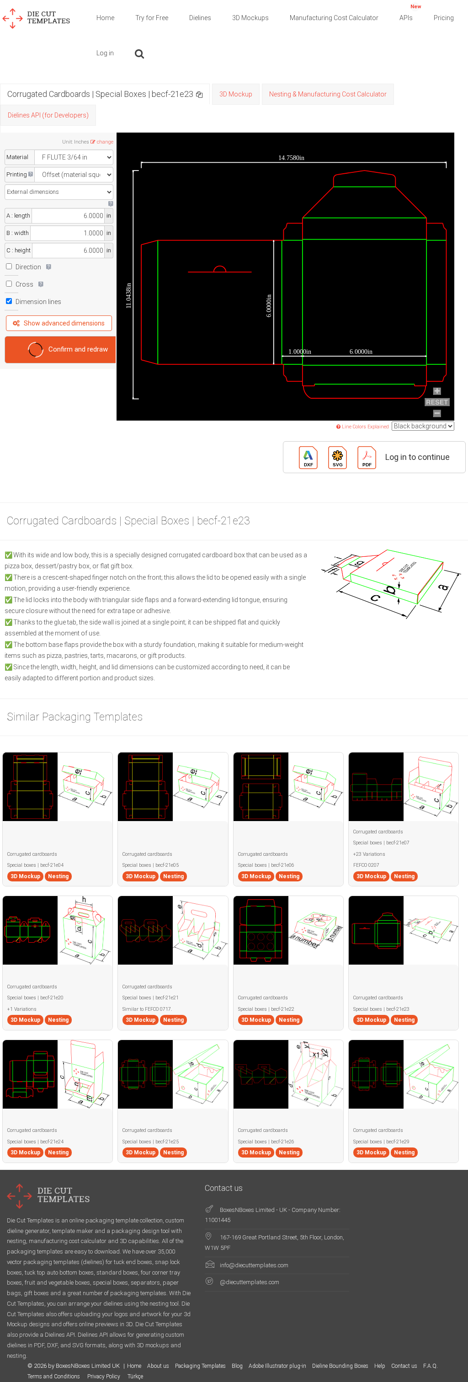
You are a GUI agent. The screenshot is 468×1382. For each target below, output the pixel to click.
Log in (105, 53)
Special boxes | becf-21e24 (35, 1142)
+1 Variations (22, 1009)
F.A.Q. (430, 1366)
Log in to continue (417, 457)
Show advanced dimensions (64, 323)
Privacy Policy (104, 1376)
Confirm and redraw (78, 349)
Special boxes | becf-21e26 (266, 1142)
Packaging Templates (200, 1366)
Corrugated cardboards (32, 854)
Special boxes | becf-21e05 (150, 865)
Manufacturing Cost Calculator (334, 17)
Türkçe (135, 1376)
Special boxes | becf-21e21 (150, 998)
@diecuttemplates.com (249, 1282)
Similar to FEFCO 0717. (147, 1009)
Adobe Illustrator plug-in (277, 1366)
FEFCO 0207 (366, 865)
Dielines (200, 17)
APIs (410, 12)
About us (158, 1366)
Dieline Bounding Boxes (340, 1366)
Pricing (444, 17)
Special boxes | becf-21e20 (35, 998)
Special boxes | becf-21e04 (35, 865)
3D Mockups (250, 17)
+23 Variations (369, 854)
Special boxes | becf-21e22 (266, 1009)
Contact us (404, 1366)
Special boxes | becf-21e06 (266, 865)
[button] (199, 94)
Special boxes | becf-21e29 (381, 1142)
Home (105, 17)
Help (379, 1366)
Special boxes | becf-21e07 (381, 843)
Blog (237, 1366)
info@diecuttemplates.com (254, 1265)
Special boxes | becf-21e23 (381, 1009)
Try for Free (151, 17)
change (105, 142)
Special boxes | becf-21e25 (150, 1142)
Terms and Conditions (54, 1376)
